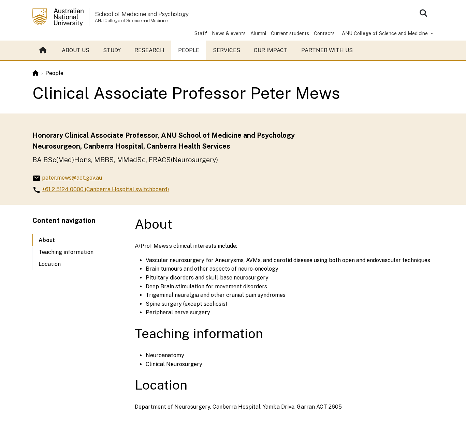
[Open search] (423, 13)
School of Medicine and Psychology (142, 13)
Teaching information (66, 252)
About (47, 240)
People (188, 50)
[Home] (35, 73)
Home (43, 50)
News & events (229, 33)
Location (50, 264)
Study (112, 50)
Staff (200, 33)
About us (75, 50)
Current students (290, 33)
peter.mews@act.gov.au (72, 177)
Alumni (258, 33)
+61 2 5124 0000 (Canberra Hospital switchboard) (105, 189)
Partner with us (327, 50)
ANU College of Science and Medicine (385, 33)
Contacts (324, 33)
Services (226, 50)
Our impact (271, 50)
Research (149, 50)
